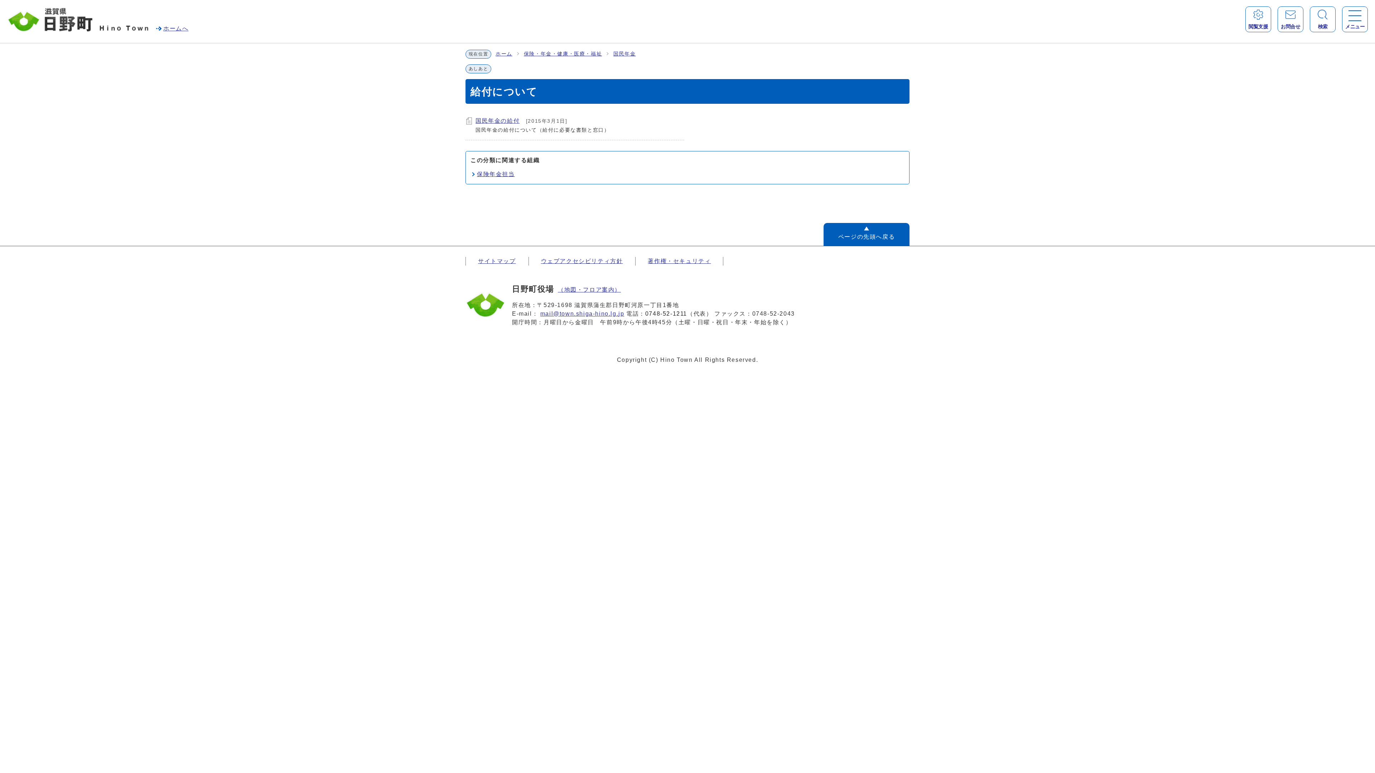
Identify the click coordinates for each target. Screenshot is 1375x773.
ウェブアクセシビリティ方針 (582, 261)
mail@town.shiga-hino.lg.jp (582, 314)
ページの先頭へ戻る (866, 237)
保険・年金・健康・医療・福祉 (563, 54)
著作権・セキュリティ (679, 261)
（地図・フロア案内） (589, 290)
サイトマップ (497, 261)
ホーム (504, 54)
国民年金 (624, 54)
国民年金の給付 (498, 121)
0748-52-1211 (666, 314)
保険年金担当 (496, 174)
